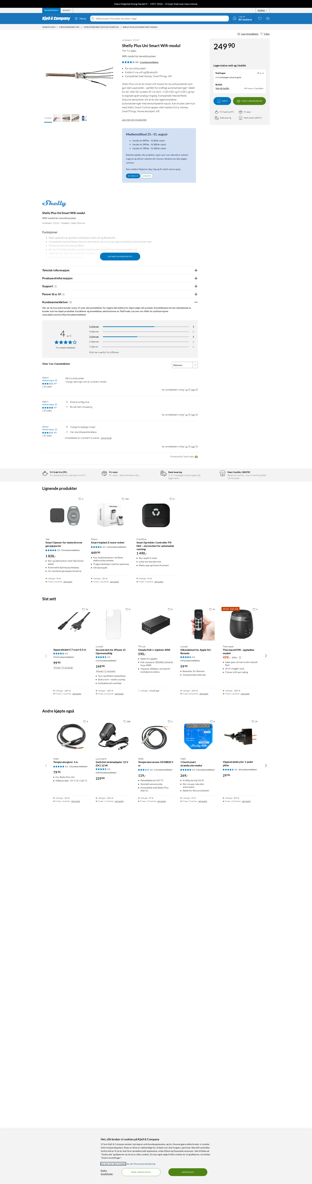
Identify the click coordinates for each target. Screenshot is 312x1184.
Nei (193, 389)
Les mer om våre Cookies (113, 1163)
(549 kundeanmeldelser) (106, 772)
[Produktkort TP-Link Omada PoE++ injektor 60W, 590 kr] (156, 624)
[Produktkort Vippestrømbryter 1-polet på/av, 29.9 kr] (240, 736)
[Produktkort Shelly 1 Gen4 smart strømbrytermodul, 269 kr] (198, 736)
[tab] (51, 10)
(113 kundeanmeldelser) (106, 660)
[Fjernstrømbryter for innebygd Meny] (121, 27)
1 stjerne (93, 346)
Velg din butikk (222, 88)
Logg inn (147, 176)
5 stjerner (94, 326)
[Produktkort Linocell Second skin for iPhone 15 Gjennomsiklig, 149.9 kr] (113, 624)
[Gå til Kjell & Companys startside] (57, 18)
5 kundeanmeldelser (149, 62)
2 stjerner (94, 341)
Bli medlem (133, 176)
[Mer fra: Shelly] (54, 205)
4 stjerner (94, 331)
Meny (82, 18)
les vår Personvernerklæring (141, 1163)
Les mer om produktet (134, 119)
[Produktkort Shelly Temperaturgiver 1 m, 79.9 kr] (71, 736)
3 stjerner (94, 336)
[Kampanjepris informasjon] (240, 657)
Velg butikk (67, 581)
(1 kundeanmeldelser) (163, 769)
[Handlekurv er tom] (268, 18)
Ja (186, 389)
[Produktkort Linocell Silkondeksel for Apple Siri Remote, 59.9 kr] (198, 624)
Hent (225, 101)
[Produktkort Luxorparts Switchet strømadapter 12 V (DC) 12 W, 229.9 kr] (113, 736)
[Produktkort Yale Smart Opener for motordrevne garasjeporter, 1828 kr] (65, 515)
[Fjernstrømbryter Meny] (81, 27)
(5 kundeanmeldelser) (70, 550)
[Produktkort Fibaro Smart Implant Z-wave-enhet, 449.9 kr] (110, 515)
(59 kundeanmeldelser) (190, 660)
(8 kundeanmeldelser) (248, 769)
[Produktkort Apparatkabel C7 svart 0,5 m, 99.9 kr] (71, 624)
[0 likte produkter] (260, 18)
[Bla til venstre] (46, 656)
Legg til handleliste (249, 34)
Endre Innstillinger (107, 1172)
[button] (48, 118)
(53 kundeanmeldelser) (116, 547)
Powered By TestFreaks (182, 456)
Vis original (106, 437)
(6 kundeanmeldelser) (205, 769)
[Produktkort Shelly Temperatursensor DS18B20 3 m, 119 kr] (156, 736)
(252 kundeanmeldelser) (63, 657)
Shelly (133, 50)
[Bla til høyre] (266, 656)
